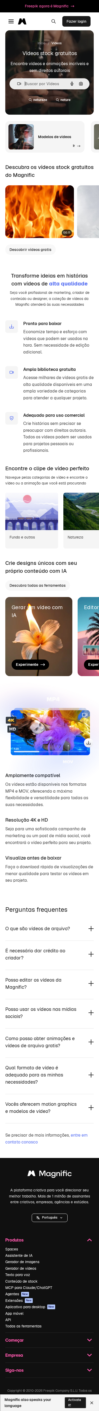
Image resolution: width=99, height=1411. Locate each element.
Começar (14, 1340)
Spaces (11, 1249)
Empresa (14, 1355)
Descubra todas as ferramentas (38, 585)
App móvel (14, 1313)
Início (41, 43)
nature (65, 100)
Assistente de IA (18, 1255)
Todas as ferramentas (23, 1326)
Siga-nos (14, 1370)
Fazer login (76, 21)
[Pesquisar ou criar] (53, 21)
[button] (50, 1218)
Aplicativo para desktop (29, 1307)
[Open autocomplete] (17, 84)
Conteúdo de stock (21, 1281)
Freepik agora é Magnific (47, 6)
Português (49, 1217)
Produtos (14, 1240)
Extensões (18, 1300)
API (8, 1319)
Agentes (16, 1294)
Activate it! (74, 1402)
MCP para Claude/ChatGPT (28, 1287)
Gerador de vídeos (20, 1268)
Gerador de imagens (22, 1261)
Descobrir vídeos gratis (30, 249)
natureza (40, 100)
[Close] (92, 1403)
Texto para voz (17, 1274)
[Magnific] (49, 1175)
